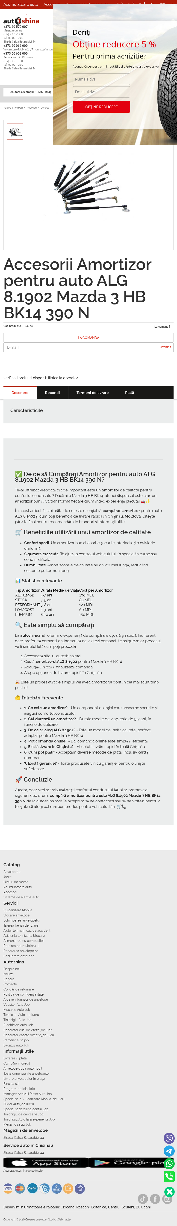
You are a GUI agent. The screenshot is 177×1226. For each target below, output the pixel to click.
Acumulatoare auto (20, 4)
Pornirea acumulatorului (21, 946)
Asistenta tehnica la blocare (24, 935)
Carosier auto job (16, 1040)
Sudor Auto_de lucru (18, 1104)
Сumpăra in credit (16, 1063)
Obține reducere (101, 106)
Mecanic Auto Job (16, 1010)
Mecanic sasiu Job (17, 1124)
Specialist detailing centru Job (25, 1109)
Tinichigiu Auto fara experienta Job (29, 1119)
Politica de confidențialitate (23, 994)
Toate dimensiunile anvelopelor (26, 1073)
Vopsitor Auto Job (16, 1004)
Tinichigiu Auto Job (17, 1020)
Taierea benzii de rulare (20, 925)
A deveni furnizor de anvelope (25, 999)
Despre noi (11, 969)
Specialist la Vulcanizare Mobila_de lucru (34, 1099)
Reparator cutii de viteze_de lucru (28, 1030)
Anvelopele (11, 872)
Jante (7, 877)
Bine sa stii (11, 1084)
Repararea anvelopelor (20, 951)
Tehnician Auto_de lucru (21, 1015)
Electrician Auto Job (18, 1025)
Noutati (8, 974)
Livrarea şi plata (15, 1058)
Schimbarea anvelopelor (21, 920)
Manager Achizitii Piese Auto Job (27, 1094)
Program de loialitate (19, 1089)
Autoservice (14, 13)
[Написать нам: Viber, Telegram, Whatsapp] (169, 1192)
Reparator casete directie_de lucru (29, 1035)
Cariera (36, 13)
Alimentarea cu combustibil (23, 941)
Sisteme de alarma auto (21, 897)
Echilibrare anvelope (18, 956)
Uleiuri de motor (15, 882)
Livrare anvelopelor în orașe (24, 1078)
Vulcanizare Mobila (17, 910)
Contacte (10, 984)
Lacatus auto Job (16, 1045)
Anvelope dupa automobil (22, 1068)
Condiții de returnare (18, 989)
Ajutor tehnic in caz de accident (26, 930)
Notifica (165, 347)
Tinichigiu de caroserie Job (23, 1114)
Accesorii (52, 4)
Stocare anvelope (16, 915)
